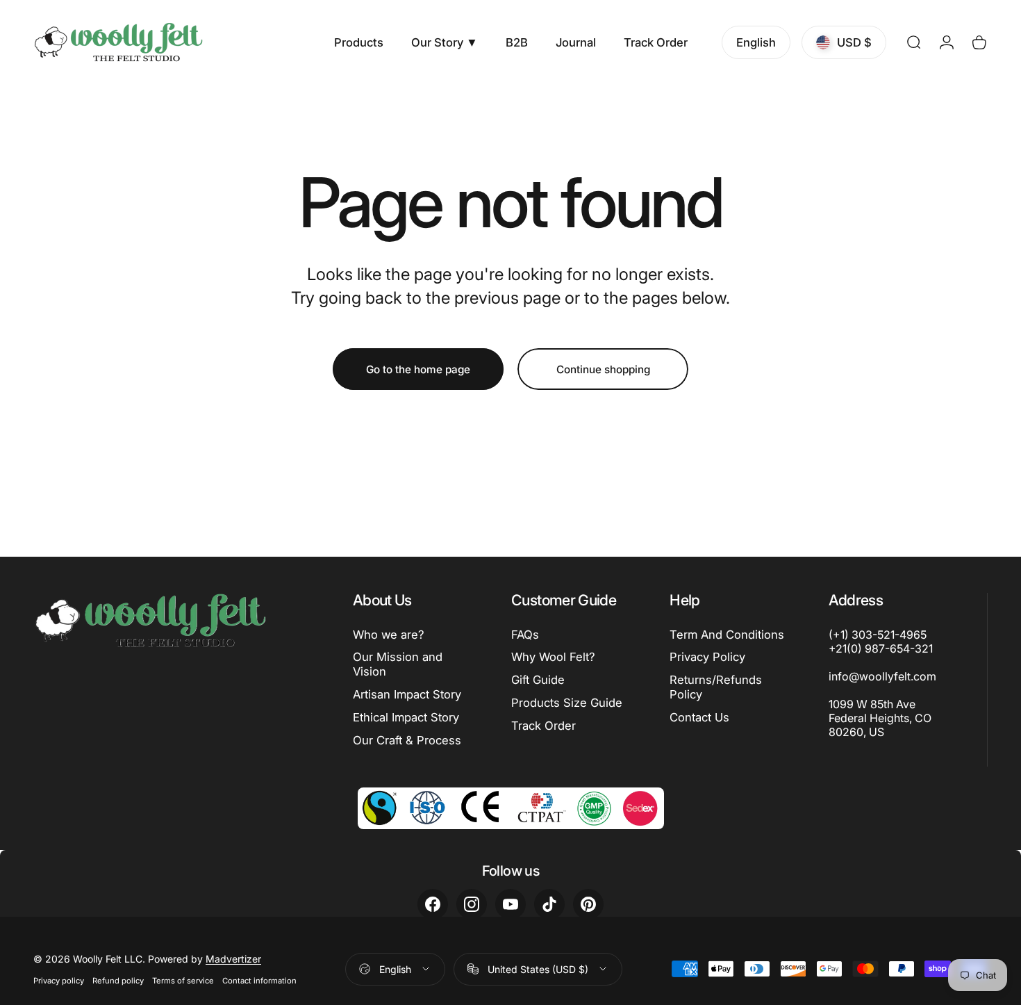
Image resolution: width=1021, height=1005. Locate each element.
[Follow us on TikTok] (549, 904)
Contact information (259, 981)
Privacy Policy (707, 657)
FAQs (525, 635)
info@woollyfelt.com (882, 676)
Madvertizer (233, 959)
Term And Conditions (727, 635)
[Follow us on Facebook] (432, 904)
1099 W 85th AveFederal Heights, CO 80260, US (880, 718)
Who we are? (388, 635)
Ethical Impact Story (406, 717)
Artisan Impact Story (407, 694)
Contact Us (699, 717)
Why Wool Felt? (553, 657)
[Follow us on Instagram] (471, 904)
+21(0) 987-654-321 (881, 648)
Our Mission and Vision (397, 664)
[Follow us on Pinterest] (588, 904)
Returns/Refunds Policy (716, 687)
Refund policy (118, 981)
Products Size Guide (566, 703)
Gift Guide (538, 680)
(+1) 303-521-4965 (878, 635)
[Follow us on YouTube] (510, 904)
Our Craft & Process (407, 740)
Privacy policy (58, 981)
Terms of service (183, 981)
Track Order (543, 726)
